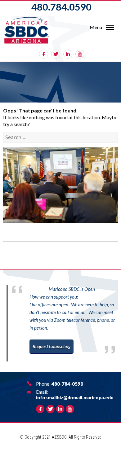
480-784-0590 (67, 384)
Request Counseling (51, 346)
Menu (96, 27)
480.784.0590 (61, 7)
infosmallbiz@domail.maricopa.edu (75, 397)
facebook (43, 54)
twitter (55, 54)
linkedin (67, 54)
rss (79, 54)
